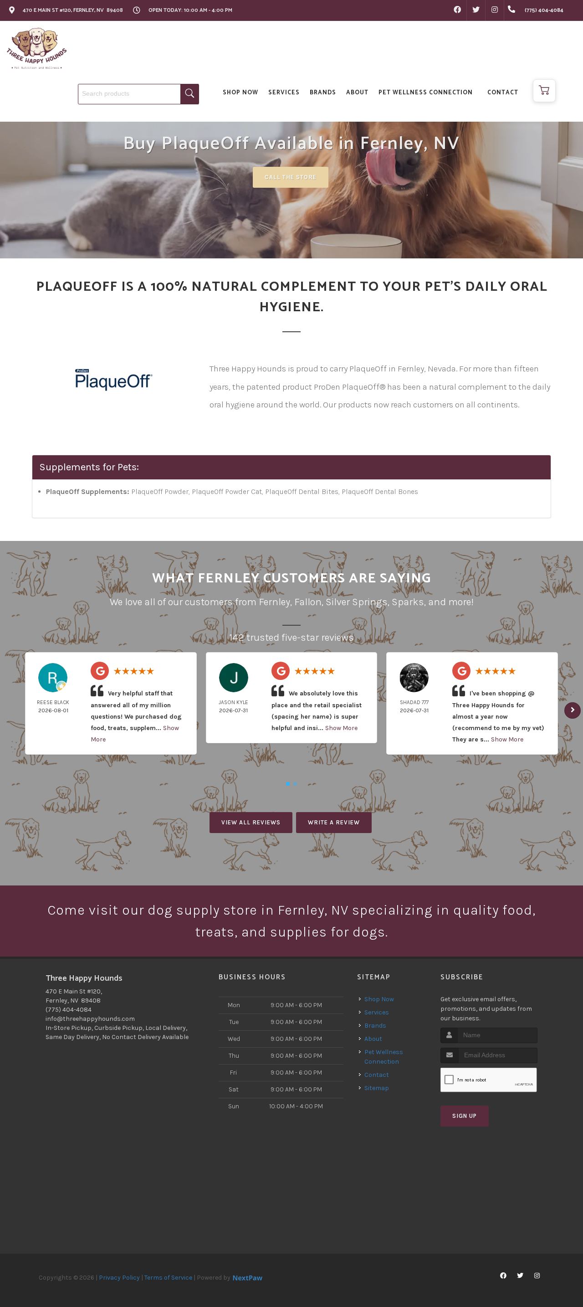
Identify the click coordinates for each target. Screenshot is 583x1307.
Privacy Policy (119, 1277)
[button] (544, 90)
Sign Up (464, 1115)
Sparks (408, 602)
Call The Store (291, 177)
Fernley (274, 602)
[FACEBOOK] (457, 10)
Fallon (308, 602)
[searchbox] (138, 94)
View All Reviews (251, 822)
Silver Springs (357, 602)
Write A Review (334, 822)
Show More (341, 728)
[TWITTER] (476, 10)
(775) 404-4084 (69, 1010)
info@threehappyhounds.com (90, 1019)
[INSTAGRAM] (495, 10)
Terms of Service (168, 1277)
